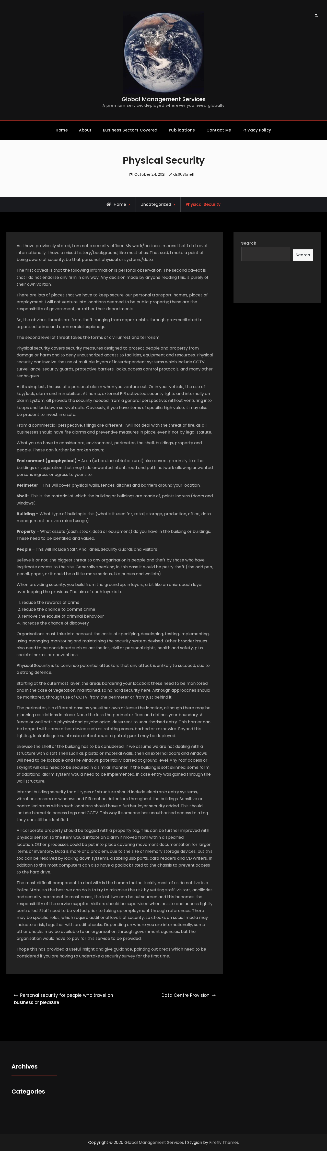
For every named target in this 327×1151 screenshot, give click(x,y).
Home (62, 130)
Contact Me (218, 130)
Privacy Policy (256, 130)
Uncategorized (156, 204)
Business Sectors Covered (130, 130)
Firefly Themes (224, 1142)
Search (248, 243)
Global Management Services (164, 99)
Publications (182, 130)
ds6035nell (183, 174)
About (85, 130)
